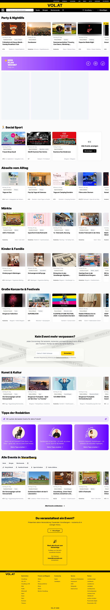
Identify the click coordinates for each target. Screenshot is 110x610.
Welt (22, 586)
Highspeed (56, 1)
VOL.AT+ (23, 581)
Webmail (64, 1)
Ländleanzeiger (91, 579)
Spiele (56, 579)
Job (79, 1)
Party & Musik (9, 467)
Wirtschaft (24, 591)
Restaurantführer (42, 583)
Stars (22, 598)
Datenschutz (74, 588)
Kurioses (23, 600)
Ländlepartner (91, 588)
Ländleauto (90, 581)
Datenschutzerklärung (62, 357)
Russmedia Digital (92, 600)
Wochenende (55, 10)
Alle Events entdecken (54, 506)
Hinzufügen (103, 10)
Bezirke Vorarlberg (43, 591)
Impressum (74, 581)
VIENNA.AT (90, 596)
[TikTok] (102, 63)
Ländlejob (90, 586)
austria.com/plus (91, 598)
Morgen (45, 10)
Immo (84, 1)
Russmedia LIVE (91, 603)
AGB (72, 583)
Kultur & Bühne (52, 467)
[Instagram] (95, 63)
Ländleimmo (90, 583)
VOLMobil (73, 1)
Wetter (39, 579)
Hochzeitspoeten (91, 591)
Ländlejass (57, 581)
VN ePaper (106, 1)
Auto (90, 1)
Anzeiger (97, 1)
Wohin (39, 588)
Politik (22, 588)
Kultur (22, 596)
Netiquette (73, 586)
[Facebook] (88, 63)
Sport (22, 593)
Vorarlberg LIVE (25, 583)
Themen (23, 603)
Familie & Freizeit (23, 467)
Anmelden (68, 353)
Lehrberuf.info (91, 593)
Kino (39, 581)
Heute (38, 10)
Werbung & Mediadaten (77, 579)
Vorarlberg (88, 10)
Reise (39, 586)
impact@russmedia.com (55, 558)
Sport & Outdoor (38, 467)
